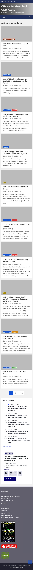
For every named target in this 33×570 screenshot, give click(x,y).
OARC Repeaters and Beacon (10, 518)
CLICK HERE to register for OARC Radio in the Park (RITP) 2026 (18, 432)
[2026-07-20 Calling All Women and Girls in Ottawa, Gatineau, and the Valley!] (16, 69)
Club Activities (7, 109)
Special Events (7, 74)
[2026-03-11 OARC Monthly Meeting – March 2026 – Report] (16, 104)
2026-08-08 (7, 48)
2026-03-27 (7, 118)
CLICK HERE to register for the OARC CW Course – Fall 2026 (17, 416)
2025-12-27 (7, 191)
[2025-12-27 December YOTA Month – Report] (16, 177)
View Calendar (7, 446)
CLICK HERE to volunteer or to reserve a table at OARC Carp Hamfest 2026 (17, 408)
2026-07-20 (7, 85)
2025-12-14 (7, 229)
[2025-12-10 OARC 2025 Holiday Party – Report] (16, 214)
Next (21, 393)
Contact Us (4, 491)
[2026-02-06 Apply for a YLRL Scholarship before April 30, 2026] (16, 141)
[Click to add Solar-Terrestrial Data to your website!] (8, 522)
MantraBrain (19, 567)
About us (4, 511)
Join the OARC (6, 513)
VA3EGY (12, 39)
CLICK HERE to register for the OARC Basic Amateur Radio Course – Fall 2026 (18, 424)
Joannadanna (17, 48)
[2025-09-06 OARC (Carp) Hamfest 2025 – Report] (16, 326)
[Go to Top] (30, 562)
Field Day (14, 367)
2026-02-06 (7, 156)
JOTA (4, 292)
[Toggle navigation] (3, 17)
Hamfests (14, 332)
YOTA (4, 182)
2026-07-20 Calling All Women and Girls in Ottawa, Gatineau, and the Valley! (15, 81)
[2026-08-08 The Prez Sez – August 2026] (16, 34)
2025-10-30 (7, 303)
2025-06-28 (7, 376)
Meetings (14, 109)
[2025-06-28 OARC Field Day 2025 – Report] (16, 362)
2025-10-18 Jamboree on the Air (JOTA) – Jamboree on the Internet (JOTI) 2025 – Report (15, 299)
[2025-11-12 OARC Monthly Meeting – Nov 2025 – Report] (16, 249)
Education (5, 147)
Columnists (6, 39)
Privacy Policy (5, 508)
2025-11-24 (7, 264)
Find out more (10, 479)
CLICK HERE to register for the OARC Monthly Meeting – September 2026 (19, 440)
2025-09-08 (7, 341)
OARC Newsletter (6, 515)
